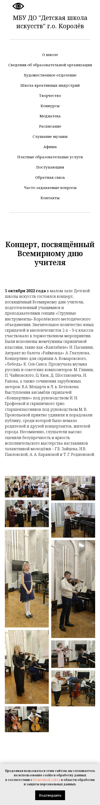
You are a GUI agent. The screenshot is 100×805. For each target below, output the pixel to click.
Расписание (50, 126)
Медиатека (50, 115)
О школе (50, 54)
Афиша (50, 146)
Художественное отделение (50, 75)
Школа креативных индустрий (50, 85)
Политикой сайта (46, 780)
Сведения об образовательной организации (50, 64)
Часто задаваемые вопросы (50, 187)
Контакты (50, 197)
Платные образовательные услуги (50, 156)
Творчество (50, 95)
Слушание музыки (50, 136)
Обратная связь (50, 177)
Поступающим (50, 167)
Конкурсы (50, 105)
